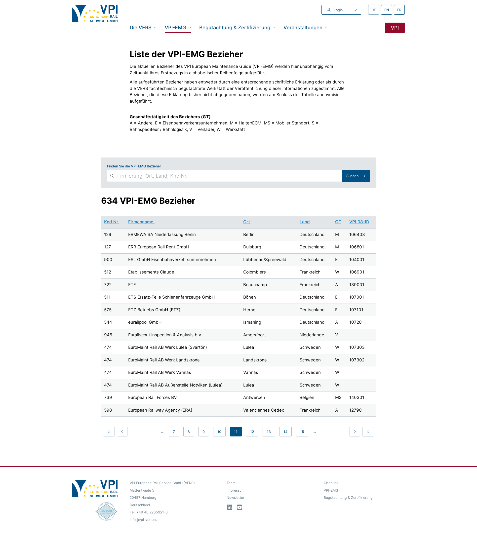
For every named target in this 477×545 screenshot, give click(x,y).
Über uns (331, 483)
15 (302, 431)
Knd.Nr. (111, 221)
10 (219, 431)
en (388, 10)
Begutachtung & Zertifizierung (348, 497)
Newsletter (235, 497)
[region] (238, 317)
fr (401, 10)
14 (285, 431)
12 (252, 431)
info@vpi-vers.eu (143, 519)
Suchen (352, 176)
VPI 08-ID (359, 221)
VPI (395, 28)
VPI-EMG (331, 490)
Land (305, 221)
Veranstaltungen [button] (302, 27)
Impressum (235, 490)
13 (269, 431)
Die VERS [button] (141, 27)
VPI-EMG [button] (175, 27)
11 (236, 431)
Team (231, 483)
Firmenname (141, 221)
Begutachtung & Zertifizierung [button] (234, 27)
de (375, 10)
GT (338, 221)
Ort (246, 221)
